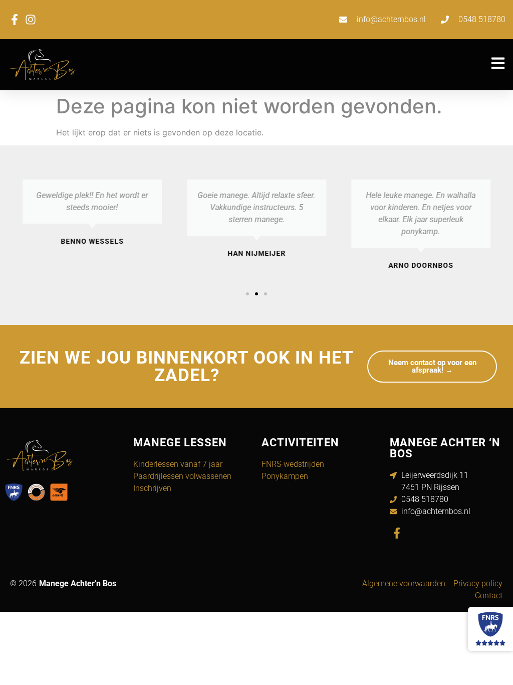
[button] (10, 225)
